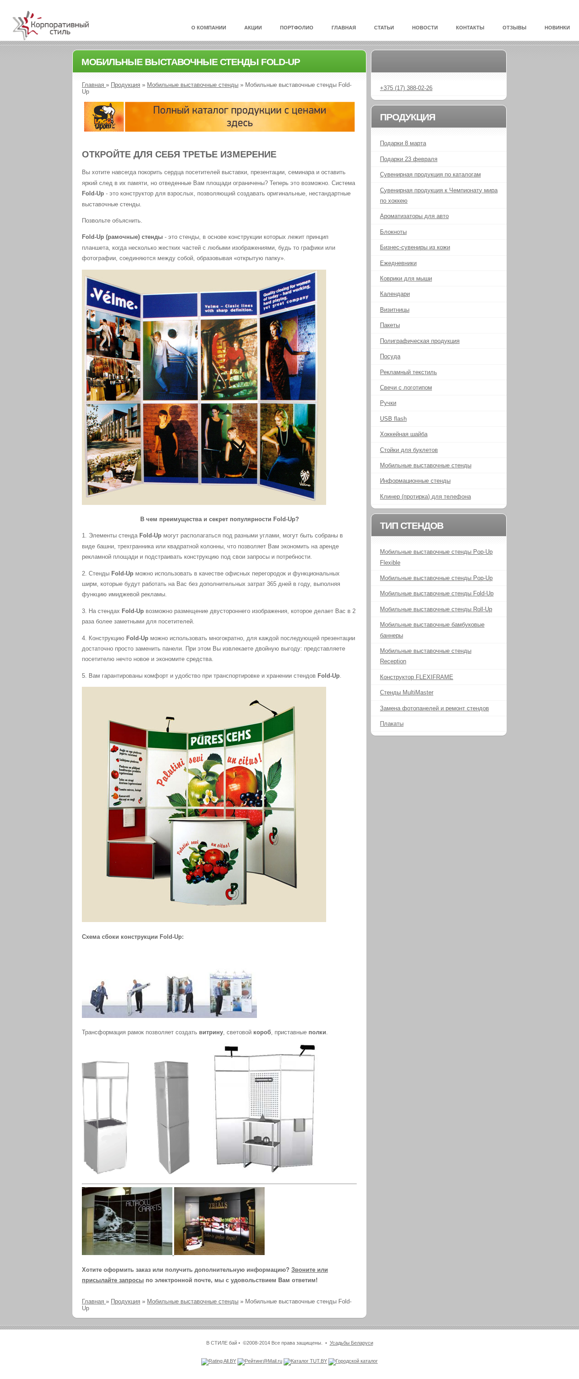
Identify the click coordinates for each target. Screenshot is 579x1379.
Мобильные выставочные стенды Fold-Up (437, 593)
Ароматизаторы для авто (414, 216)
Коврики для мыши (406, 278)
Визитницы (394, 309)
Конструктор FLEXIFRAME (416, 677)
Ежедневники (398, 263)
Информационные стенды (415, 480)
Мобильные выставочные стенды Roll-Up (436, 609)
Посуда (390, 356)
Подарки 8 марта (403, 143)
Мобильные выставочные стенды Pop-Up (436, 578)
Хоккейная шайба (403, 434)
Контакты (470, 27)
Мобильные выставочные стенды (192, 84)
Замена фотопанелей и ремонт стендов (434, 708)
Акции (253, 27)
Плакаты (391, 723)
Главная (344, 27)
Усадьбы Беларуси (351, 1343)
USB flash (393, 418)
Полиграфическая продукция (420, 341)
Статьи (384, 27)
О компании (208, 27)
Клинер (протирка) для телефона (425, 496)
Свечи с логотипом (406, 387)
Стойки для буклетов (409, 450)
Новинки (557, 27)
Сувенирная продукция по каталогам (430, 174)
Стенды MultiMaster (406, 692)
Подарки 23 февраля (408, 159)
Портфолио (296, 27)
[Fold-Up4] (219, 1253)
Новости (425, 27)
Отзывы (515, 27)
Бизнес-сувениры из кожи (415, 247)
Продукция (125, 84)
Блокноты (393, 231)
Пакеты (390, 325)
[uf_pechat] (219, 129)
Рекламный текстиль (408, 372)
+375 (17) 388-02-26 (406, 88)
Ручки (388, 402)
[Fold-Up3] (128, 1253)
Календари (395, 293)
